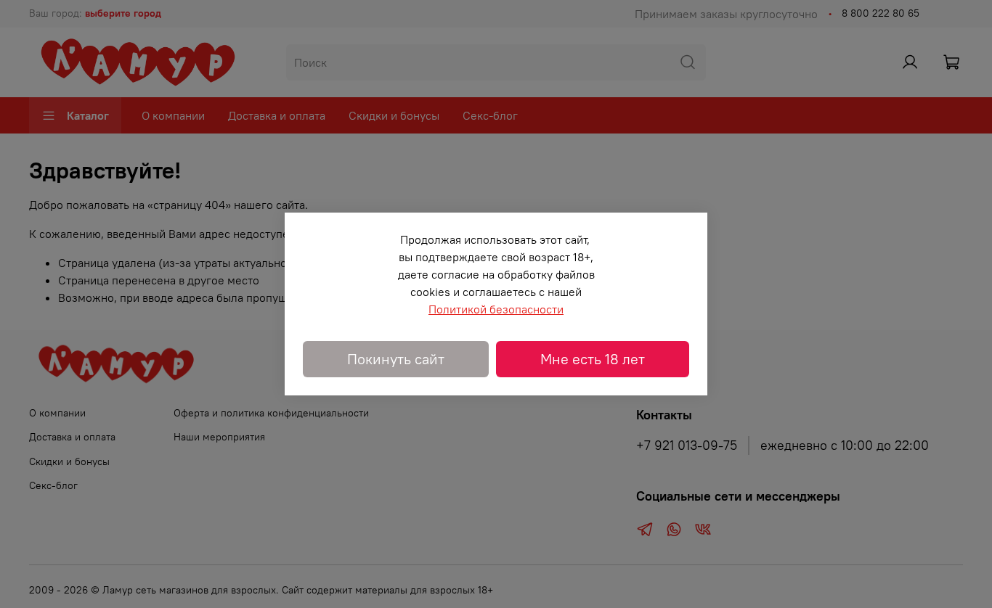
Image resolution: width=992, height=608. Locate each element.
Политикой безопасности (496, 309)
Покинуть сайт (395, 359)
